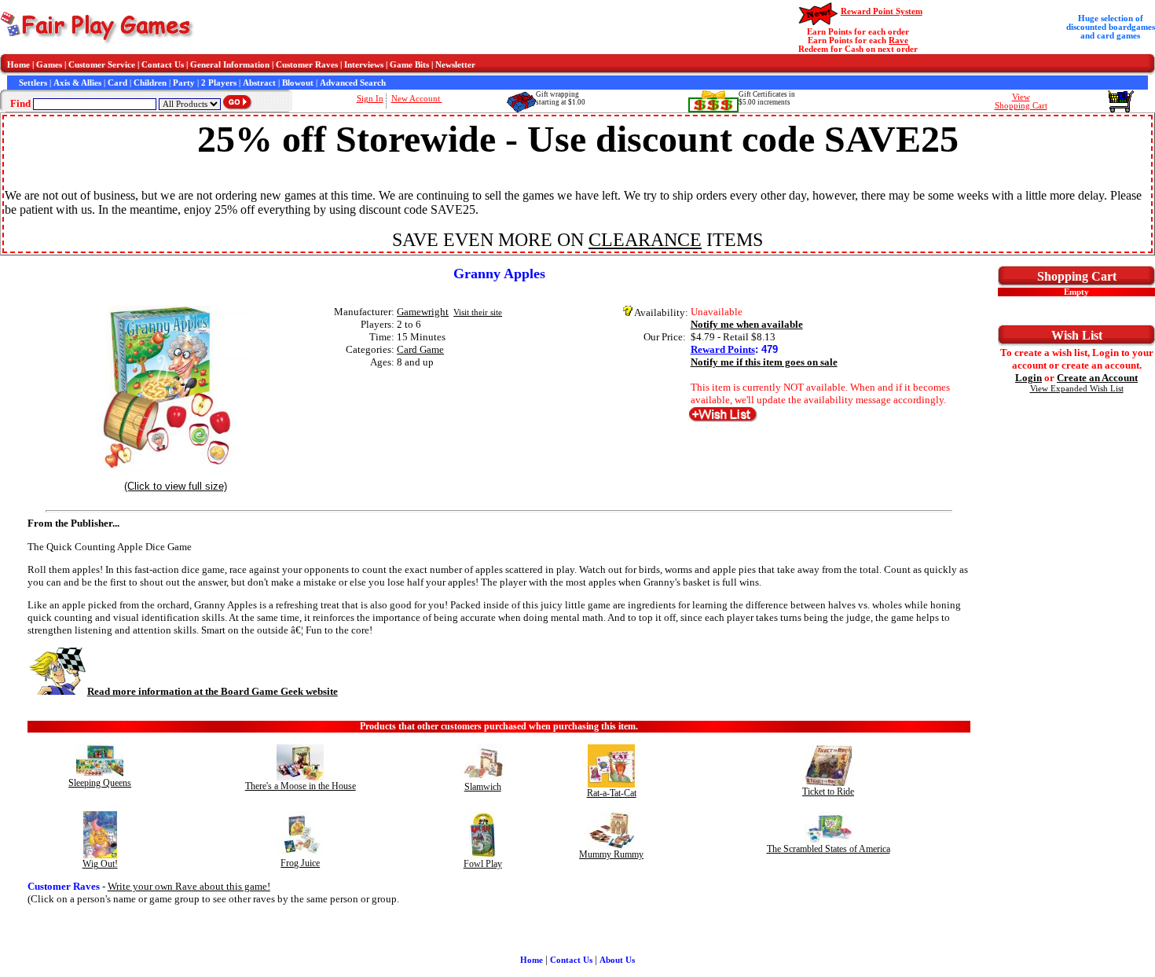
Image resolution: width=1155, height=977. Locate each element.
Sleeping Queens (99, 782)
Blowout (298, 83)
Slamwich (482, 786)
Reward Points (723, 349)
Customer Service (101, 65)
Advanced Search (353, 83)
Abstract (259, 83)
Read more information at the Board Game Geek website (212, 691)
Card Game (420, 349)
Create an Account (1097, 378)
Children (150, 83)
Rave (898, 40)
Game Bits (409, 65)
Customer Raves (307, 65)
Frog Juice (300, 863)
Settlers (33, 83)
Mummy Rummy (611, 854)
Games (49, 65)
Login (1028, 378)
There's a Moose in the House (300, 786)
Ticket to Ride (828, 791)
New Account (416, 98)
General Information (230, 65)
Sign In (370, 98)
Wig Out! (100, 863)
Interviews (363, 65)
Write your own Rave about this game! (189, 886)
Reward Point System (881, 11)
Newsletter (455, 65)
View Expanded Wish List (1077, 388)
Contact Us (162, 65)
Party (184, 83)
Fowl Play (483, 863)
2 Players (218, 83)
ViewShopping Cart (1021, 101)
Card (117, 83)
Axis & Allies (77, 83)
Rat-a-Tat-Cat (611, 793)
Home (18, 65)
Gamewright (423, 312)
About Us (617, 960)
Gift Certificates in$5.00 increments (767, 98)
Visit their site (477, 312)
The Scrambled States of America (828, 848)
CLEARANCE (645, 240)
